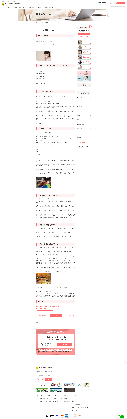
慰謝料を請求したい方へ (44, 398)
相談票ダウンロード (85, 142)
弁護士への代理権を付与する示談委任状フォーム (80, 407)
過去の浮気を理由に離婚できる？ (43, 308)
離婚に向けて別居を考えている (45, 401)
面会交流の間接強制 (71, 315)
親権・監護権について (81, 119)
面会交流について (80, 124)
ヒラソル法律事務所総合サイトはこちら (42, 385)
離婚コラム (41, 22)
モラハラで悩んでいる (56, 395)
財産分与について (80, 115)
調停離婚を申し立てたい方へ (45, 395)
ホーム (37, 395)
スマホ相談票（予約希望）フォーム (78, 404)
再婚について (79, 128)
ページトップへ (125, 362)
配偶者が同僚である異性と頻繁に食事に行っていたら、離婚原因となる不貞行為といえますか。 (42, 316)
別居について (79, 97)
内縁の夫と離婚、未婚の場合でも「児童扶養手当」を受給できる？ (49, 306)
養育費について (80, 106)
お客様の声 (51, 7)
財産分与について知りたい (57, 398)
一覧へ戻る (55, 315)
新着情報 (73, 401)
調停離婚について (80, 137)
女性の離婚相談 (55, 401)
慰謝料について (80, 110)
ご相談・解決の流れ (16, 7)
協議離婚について (48, 22)
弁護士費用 (29, 7)
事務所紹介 (40, 7)
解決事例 (23, 7)
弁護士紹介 (34, 7)
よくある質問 (45, 7)
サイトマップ (74, 410)
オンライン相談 (75, 398)
